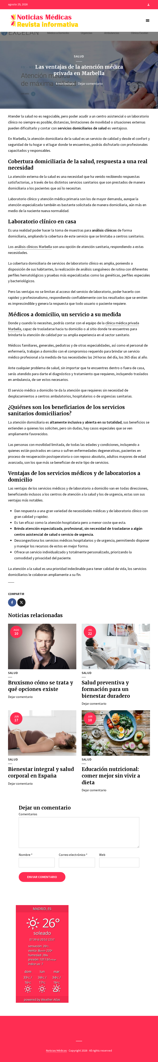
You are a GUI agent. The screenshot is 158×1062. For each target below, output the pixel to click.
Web (102, 855)
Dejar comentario (90, 83)
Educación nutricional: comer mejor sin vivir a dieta (111, 776)
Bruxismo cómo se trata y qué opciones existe (40, 685)
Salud (79, 56)
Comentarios (28, 814)
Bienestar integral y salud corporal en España (41, 772)
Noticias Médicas (56, 1050)
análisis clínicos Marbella (33, 246)
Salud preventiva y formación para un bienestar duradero (106, 689)
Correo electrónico (73, 855)
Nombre (26, 855)
